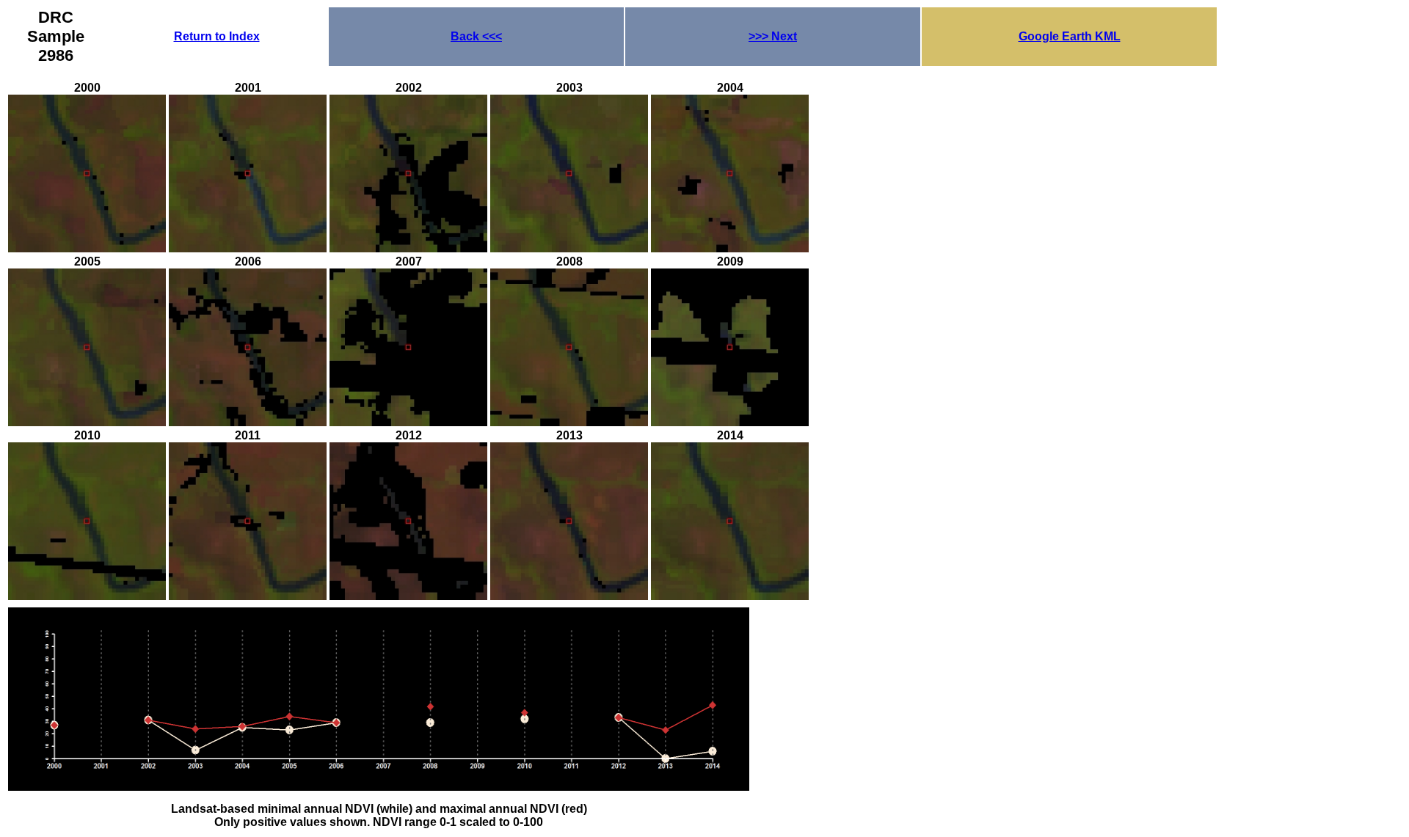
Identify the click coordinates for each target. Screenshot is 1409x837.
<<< (476, 36)
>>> (773, 36)
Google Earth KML (1070, 36)
